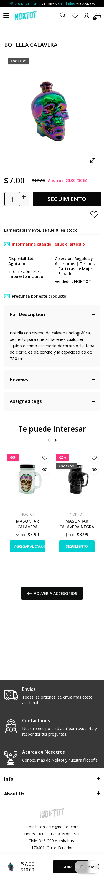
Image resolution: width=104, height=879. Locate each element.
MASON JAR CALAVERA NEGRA (76, 523)
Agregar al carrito (29, 546)
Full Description (27, 314)
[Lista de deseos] (75, 15)
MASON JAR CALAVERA (27, 523)
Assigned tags (26, 401)
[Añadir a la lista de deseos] (94, 214)
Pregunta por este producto (39, 296)
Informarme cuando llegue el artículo (48, 244)
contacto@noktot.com (58, 826)
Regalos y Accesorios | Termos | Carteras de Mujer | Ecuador (75, 266)
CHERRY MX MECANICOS (54, 3)
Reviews (19, 379)
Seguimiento (67, 199)
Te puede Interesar (52, 428)
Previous (48, 440)
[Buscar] (63, 15)
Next (55, 440)
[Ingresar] (86, 15)
